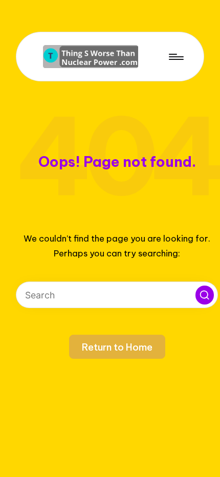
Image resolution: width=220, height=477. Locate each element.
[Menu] (175, 57)
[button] (204, 295)
